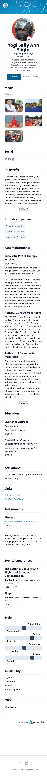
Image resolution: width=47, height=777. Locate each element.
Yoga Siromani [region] (11, 426)
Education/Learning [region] (15, 226)
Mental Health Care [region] (15, 231)
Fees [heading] (8, 700)
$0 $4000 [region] (10, 707)
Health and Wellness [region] (15, 237)
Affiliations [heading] (12, 468)
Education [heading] (12, 413)
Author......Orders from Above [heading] (23, 312)
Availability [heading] (13, 671)
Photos (8, 94)
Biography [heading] (12, 169)
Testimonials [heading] (14, 509)
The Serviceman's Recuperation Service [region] (23, 474)
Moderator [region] (10, 681)
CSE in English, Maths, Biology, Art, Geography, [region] (21, 449)
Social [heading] (9, 152)
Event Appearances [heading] (18, 561)
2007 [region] (9, 434)
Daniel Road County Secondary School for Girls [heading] (21, 441)
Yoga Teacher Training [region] (15, 430)
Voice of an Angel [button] (13, 495)
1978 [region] (9, 455)
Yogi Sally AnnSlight (23, 47)
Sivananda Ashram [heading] (16, 421)
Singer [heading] (9, 593)
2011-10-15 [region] (12, 587)
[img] (23, 628)
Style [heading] (8, 618)
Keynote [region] (8, 677)
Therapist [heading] (11, 517)
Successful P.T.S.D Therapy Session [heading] (21, 257)
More (25, 76)
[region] (23, 56)
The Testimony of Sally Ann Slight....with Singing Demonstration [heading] (21, 572)
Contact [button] (14, 76)
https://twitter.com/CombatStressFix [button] (22, 521)
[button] (6, 159)
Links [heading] (8, 488)
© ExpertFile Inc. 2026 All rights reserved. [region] (23, 770)
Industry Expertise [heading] (18, 219)
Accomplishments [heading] (17, 248)
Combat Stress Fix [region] (13, 525)
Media (9, 88)
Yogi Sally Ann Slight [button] (14, 499)
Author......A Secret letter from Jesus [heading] (20, 355)
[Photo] (14, 105)
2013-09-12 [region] (12, 263)
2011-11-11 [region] (12, 604)
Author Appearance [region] (14, 689)
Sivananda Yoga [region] (12, 478)
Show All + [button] (23, 209)
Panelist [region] (8, 685)
